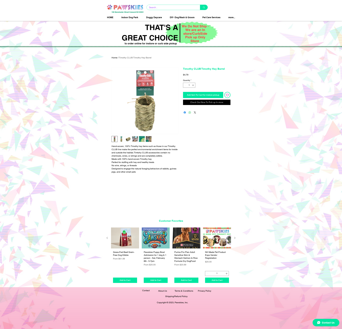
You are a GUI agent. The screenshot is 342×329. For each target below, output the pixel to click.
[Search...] (204, 7)
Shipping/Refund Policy (176, 296)
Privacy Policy (204, 291)
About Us (162, 291)
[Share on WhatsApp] (189, 112)
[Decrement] (185, 85)
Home (114, 57)
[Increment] (193, 85)
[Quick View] (125, 237)
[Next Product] (234, 238)
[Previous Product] (107, 238)
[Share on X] (195, 112)
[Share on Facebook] (184, 112)
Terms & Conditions (184, 291)
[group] (171, 256)
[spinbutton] (189, 85)
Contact (146, 290)
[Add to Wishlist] (227, 95)
